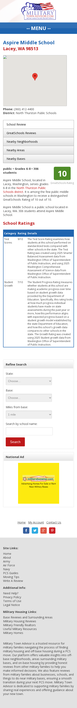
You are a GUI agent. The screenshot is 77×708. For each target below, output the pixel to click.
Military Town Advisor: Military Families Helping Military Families (38, 11)
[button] (35, 76)
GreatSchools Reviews (21, 133)
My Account (36, 522)
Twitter (35, 530)
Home (21, 522)
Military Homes (13, 633)
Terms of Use (12, 601)
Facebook (26, 530)
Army (6, 561)
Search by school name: (21, 424)
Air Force (9, 565)
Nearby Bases (16, 159)
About (7, 557)
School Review (16, 124)
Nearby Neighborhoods (22, 141)
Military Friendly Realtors (19, 625)
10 (62, 173)
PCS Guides (10, 573)
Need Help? (10, 593)
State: (9, 374)
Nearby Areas (16, 150)
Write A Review (13, 581)
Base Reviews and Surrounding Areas (28, 617)
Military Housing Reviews (19, 621)
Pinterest (52, 530)
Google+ (43, 530)
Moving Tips (11, 577)
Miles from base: (17, 407)
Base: (9, 390)
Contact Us (53, 522)
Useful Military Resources (20, 629)
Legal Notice (11, 605)
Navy (6, 569)
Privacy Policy (12, 597)
